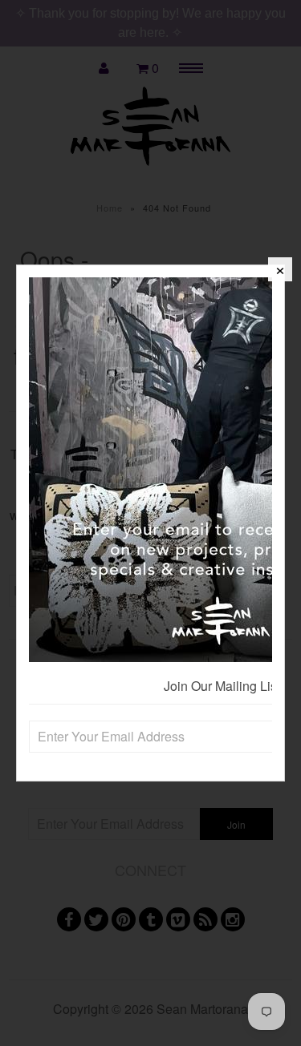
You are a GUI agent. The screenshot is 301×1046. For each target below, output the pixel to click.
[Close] (280, 269)
